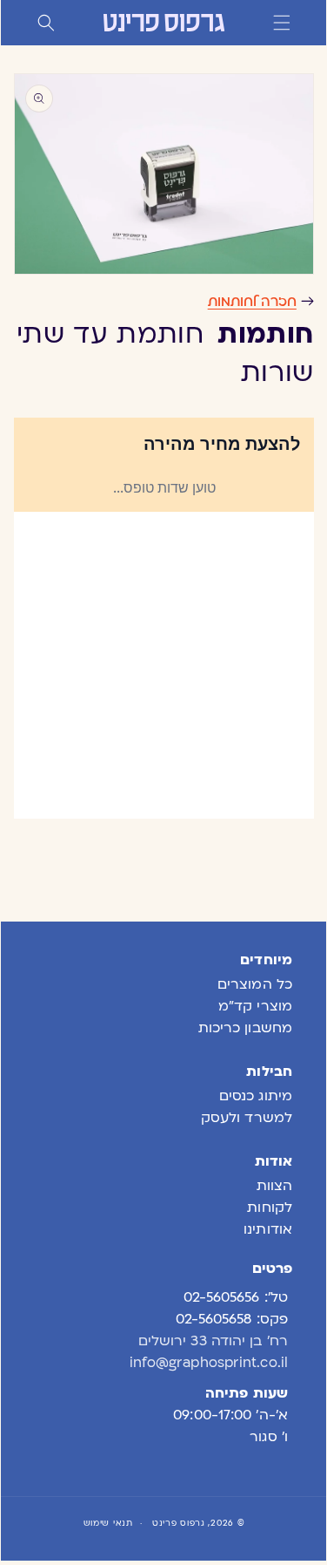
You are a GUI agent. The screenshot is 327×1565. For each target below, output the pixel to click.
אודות (273, 1161)
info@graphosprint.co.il (209, 1362)
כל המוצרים (254, 984)
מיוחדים (266, 960)
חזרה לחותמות (252, 301)
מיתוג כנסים (255, 1096)
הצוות (274, 1185)
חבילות (269, 1071)
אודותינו (268, 1229)
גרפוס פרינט (178, 1522)
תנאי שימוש (108, 1522)
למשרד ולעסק (246, 1117)
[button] (282, 22)
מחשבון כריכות (245, 1028)
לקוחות (269, 1207)
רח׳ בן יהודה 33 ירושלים (213, 1341)
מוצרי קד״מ (255, 1006)
